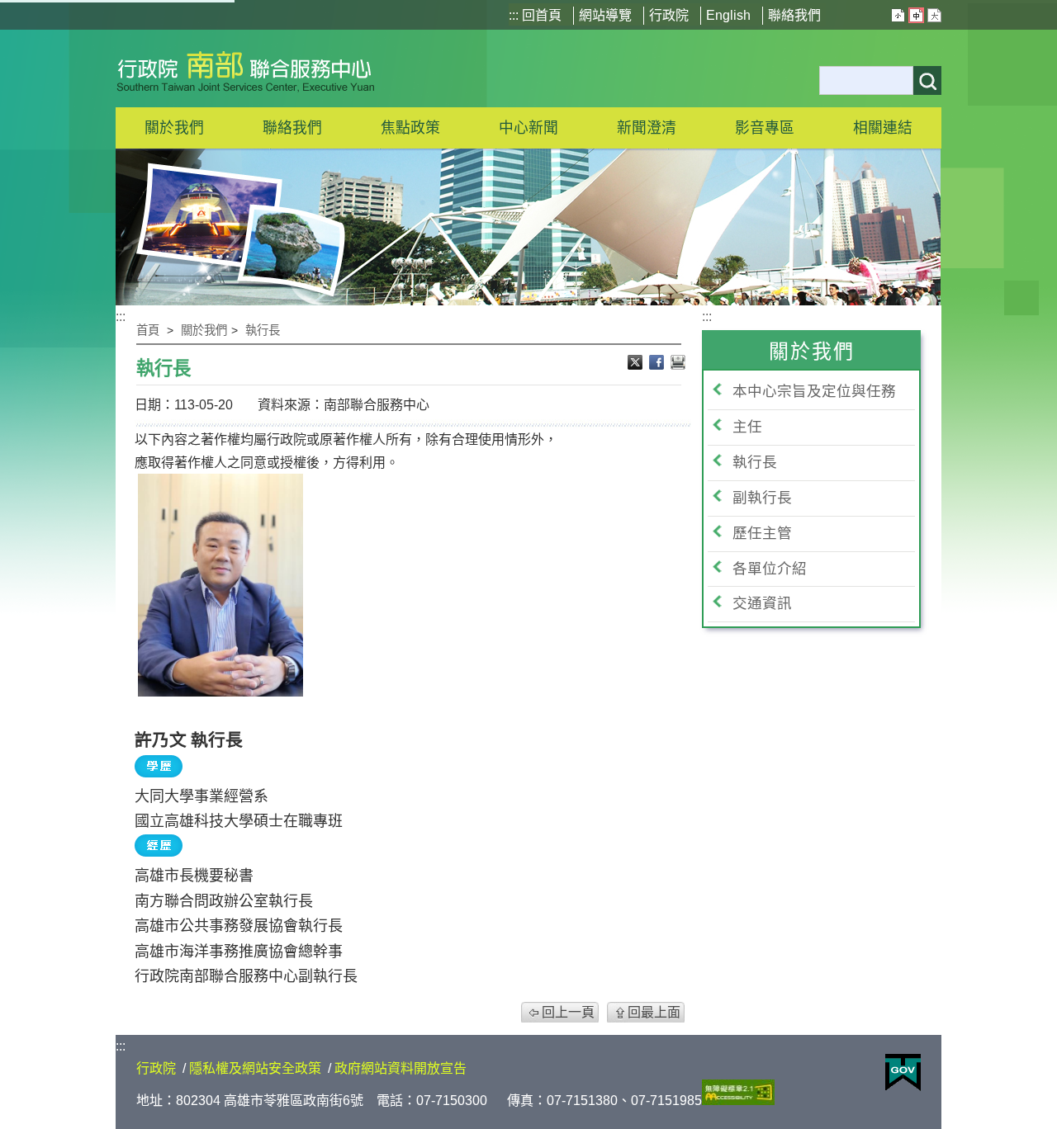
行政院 (669, 15)
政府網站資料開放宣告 (400, 1068)
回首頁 (542, 15)
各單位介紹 (769, 568)
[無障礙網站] (738, 1101)
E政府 (903, 1072)
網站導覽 (605, 15)
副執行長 (762, 497)
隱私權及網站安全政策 (255, 1068)
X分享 (637, 364)
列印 (678, 364)
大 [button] (934, 15)
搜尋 (927, 80)
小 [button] (898, 15)
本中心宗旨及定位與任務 (814, 391)
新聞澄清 (646, 128)
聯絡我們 (794, 15)
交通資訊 (762, 603)
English (728, 15)
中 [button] (916, 15)
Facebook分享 (658, 364)
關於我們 (204, 330)
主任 (747, 426)
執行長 (262, 330)
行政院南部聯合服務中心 (246, 68)
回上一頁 (568, 1012)
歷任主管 (762, 533)
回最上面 (654, 1012)
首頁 (147, 330)
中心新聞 (528, 128)
